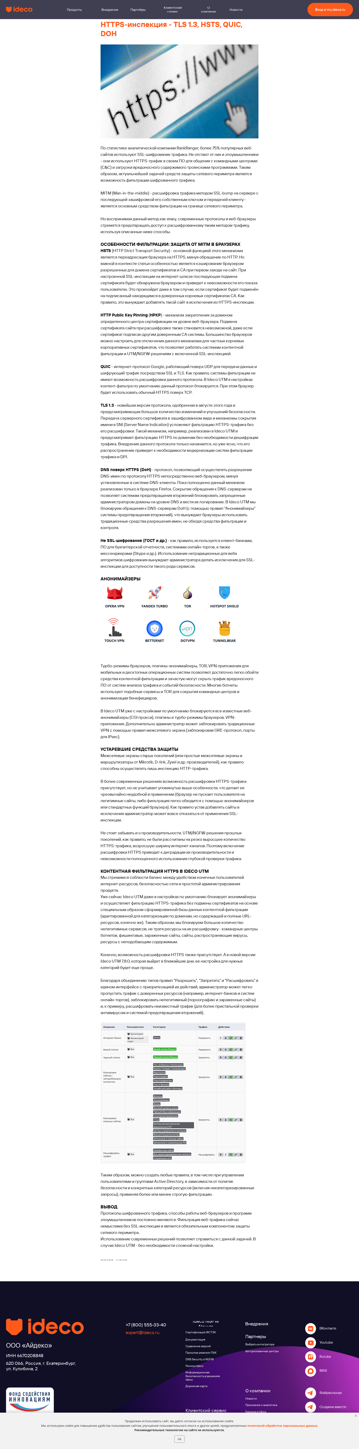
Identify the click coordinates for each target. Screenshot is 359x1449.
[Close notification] (356, 1416)
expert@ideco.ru (142, 1332)
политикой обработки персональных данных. (282, 1426)
